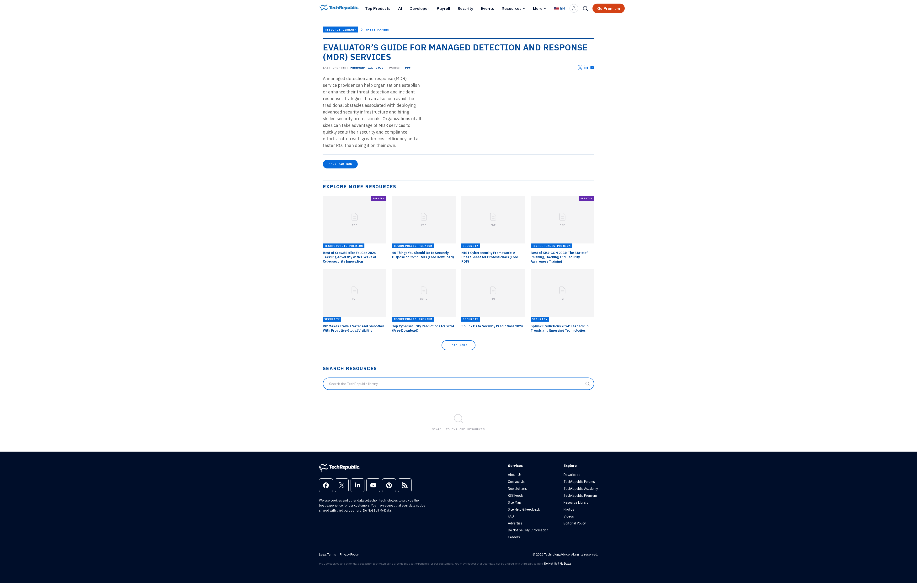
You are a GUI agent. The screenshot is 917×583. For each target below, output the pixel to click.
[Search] (585, 8)
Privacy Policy (349, 554)
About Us (515, 475)
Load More (458, 345)
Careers (514, 537)
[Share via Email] (592, 67)
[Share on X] (580, 67)
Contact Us (516, 482)
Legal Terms (327, 554)
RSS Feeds (515, 495)
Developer (419, 8)
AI (400, 8)
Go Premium (608, 8)
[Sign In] (574, 8)
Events (487, 8)
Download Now (340, 164)
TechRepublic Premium (580, 495)
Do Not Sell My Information (528, 530)
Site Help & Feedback (524, 509)
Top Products (377, 8)
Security (465, 8)
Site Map (514, 502)
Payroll (443, 8)
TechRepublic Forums (579, 482)
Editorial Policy (575, 523)
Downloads (572, 475)
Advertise (515, 523)
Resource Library (340, 29)
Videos (569, 516)
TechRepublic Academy (581, 488)
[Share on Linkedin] (586, 67)
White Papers (377, 29)
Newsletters (517, 488)
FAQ (511, 516)
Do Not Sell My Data (377, 510)
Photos (569, 509)
